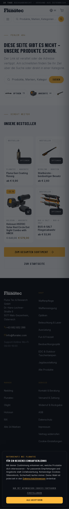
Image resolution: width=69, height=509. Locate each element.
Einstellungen (34, 493)
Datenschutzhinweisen (34, 478)
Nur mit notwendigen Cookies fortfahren (34, 488)
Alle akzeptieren (34, 500)
